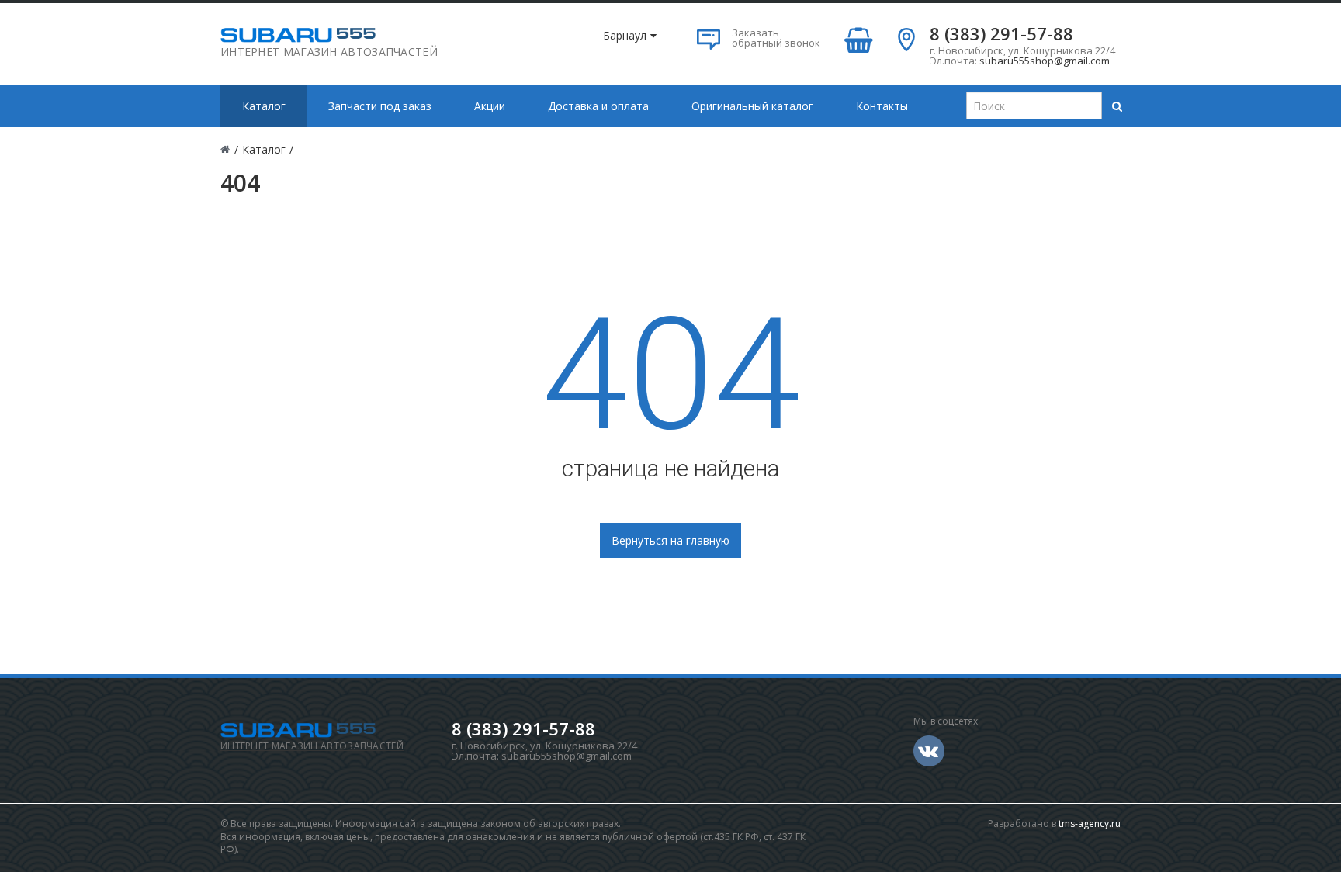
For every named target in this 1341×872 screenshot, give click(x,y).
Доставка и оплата (598, 106)
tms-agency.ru (1090, 823)
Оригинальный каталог (752, 106)
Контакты (882, 106)
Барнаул (624, 35)
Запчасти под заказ (379, 106)
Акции (489, 106)
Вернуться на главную (670, 540)
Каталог (264, 106)
